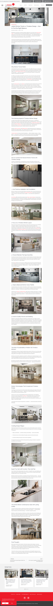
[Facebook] (25, 598)
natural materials (17, 123)
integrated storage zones (22, 229)
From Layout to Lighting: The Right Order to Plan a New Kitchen (36, 560)
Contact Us (13, 594)
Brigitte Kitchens (24, 128)
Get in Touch (49, 5)
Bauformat (37, 228)
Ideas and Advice (13, 24)
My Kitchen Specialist (15, 30)
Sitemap (36, 603)
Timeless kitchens (14, 133)
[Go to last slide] (6, 579)
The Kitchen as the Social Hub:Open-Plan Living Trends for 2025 (41, 581)
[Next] (47, 579)
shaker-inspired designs (31, 197)
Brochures (18, 594)
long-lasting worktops (28, 192)
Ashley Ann (20, 124)
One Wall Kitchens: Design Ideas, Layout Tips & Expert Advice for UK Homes (26, 581)
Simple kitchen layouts (35, 122)
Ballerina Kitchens (18, 128)
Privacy (33, 603)
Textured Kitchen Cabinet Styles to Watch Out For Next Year (17, 560)
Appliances (30, 5)
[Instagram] (28, 598)
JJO (15, 262)
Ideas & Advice (36, 5)
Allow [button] (5, 603)
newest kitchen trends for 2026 (20, 71)
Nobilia (23, 83)
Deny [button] (12, 603)
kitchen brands (16, 83)
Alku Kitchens (13, 197)
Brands (25, 5)
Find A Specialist (33, 594)
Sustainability (29, 79)
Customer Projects (25, 594)
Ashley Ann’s (25, 395)
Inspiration (43, 5)
